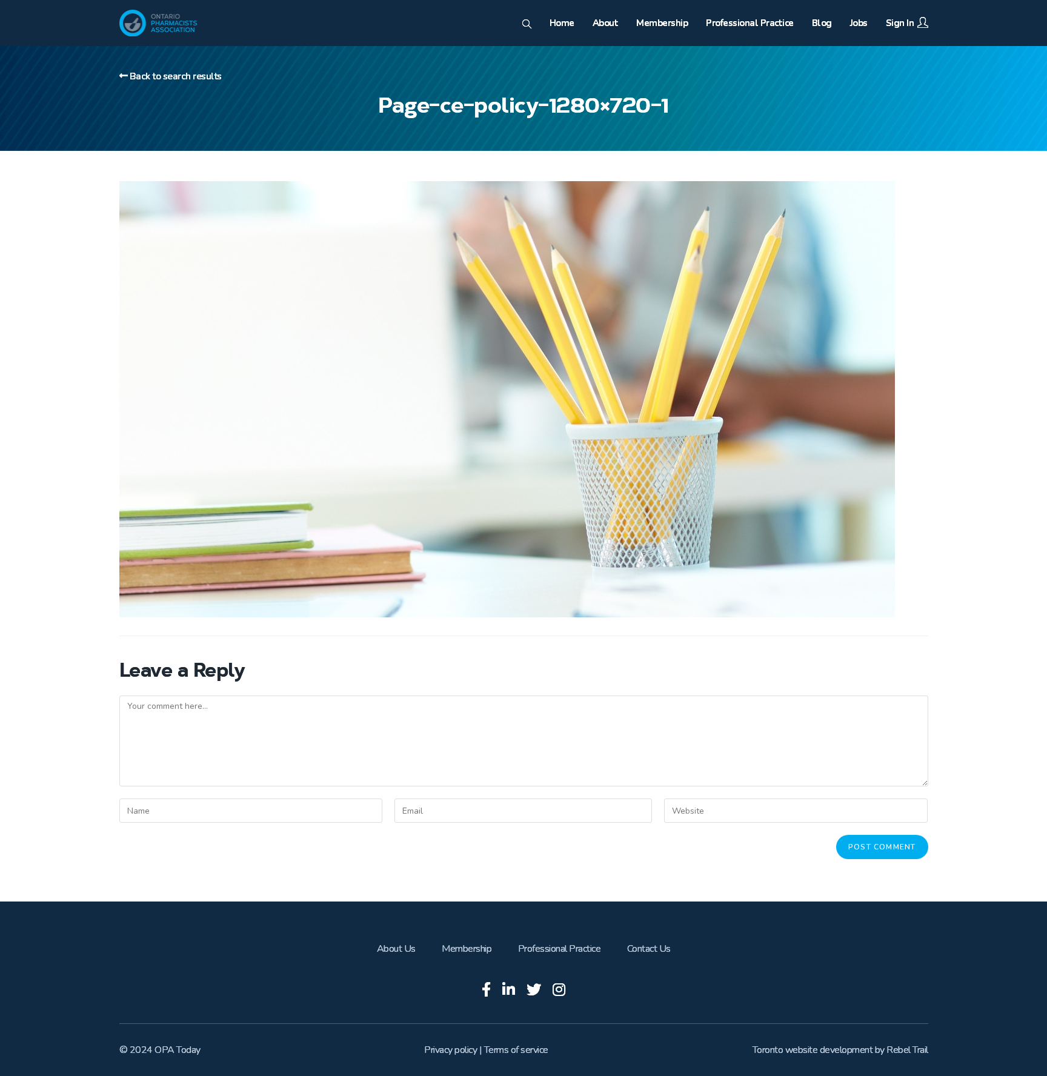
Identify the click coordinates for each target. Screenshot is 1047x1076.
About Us (396, 948)
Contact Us (649, 948)
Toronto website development (813, 1050)
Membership (466, 948)
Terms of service (516, 1050)
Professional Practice (559, 948)
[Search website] (526, 25)
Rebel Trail (907, 1050)
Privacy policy (450, 1050)
